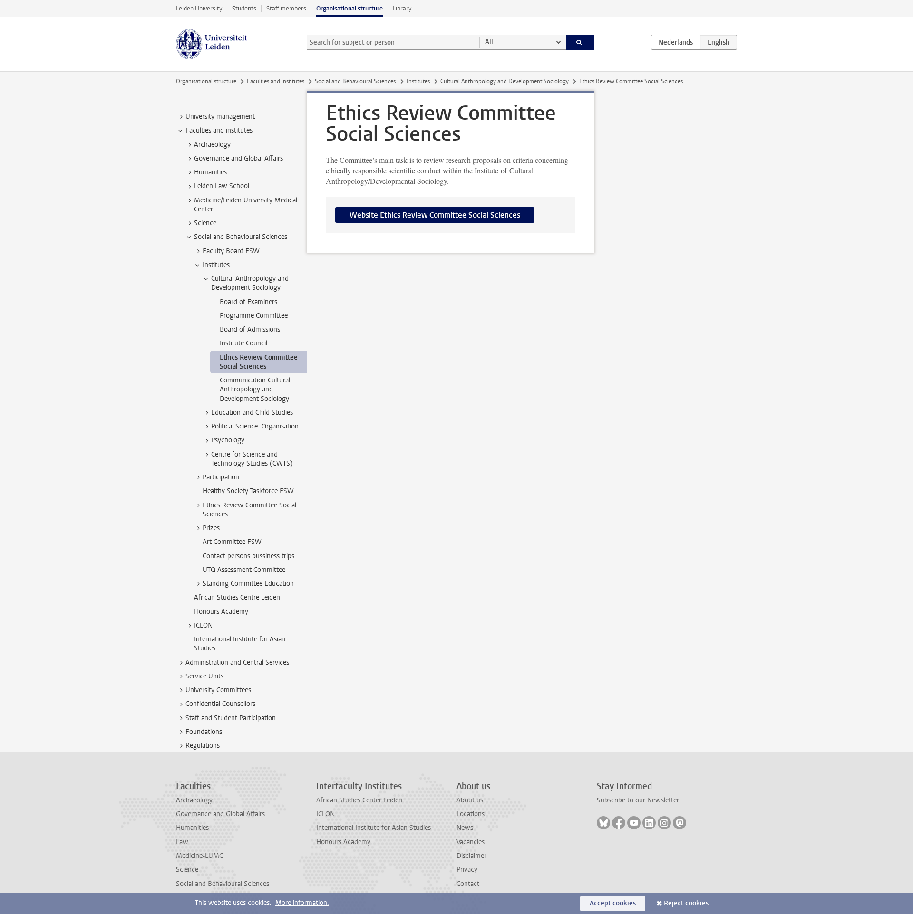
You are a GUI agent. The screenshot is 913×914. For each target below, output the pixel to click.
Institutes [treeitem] (216, 264)
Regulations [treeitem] (202, 745)
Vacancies (470, 842)
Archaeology (194, 800)
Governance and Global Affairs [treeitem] (238, 158)
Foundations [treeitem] (203, 731)
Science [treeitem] (205, 223)
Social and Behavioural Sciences (355, 81)
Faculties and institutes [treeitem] (219, 130)
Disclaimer (471, 855)
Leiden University (199, 8)
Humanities (192, 827)
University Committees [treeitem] (218, 690)
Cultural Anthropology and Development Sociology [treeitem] (250, 283)
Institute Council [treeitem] (243, 343)
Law (182, 842)
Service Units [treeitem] (204, 676)
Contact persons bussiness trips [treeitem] (248, 556)
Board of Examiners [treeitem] (248, 301)
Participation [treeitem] (221, 477)
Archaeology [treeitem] (212, 144)
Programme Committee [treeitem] (254, 315)
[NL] (675, 42)
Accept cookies (613, 903)
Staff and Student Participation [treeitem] (230, 718)
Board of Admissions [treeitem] (250, 329)
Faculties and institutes (275, 81)
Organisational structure (349, 8)
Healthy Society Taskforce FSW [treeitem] (248, 490)
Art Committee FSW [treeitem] (232, 541)
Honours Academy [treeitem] (221, 611)
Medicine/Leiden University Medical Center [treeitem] (245, 205)
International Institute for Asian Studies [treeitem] (239, 644)
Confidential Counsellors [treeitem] (220, 703)
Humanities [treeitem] (210, 172)
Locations (470, 814)
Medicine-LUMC (199, 855)
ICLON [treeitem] (203, 625)
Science (187, 869)
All (489, 42)
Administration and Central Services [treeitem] (237, 662)
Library (402, 8)
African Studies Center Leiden (359, 800)
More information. (302, 902)
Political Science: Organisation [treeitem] (255, 426)
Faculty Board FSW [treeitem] (231, 251)
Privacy (466, 869)
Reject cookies (686, 903)
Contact (467, 883)
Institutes (418, 81)
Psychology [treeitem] (227, 440)
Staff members (286, 8)
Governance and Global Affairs (220, 814)
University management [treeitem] (220, 116)
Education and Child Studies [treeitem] (252, 412)
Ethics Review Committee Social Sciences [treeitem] (259, 362)
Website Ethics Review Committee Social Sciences (435, 215)
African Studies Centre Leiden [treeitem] (237, 597)
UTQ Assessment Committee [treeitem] (244, 569)
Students (244, 8)
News (464, 827)
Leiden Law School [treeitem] (221, 185)
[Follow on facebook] (618, 822)
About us (469, 800)
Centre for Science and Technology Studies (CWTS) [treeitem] (252, 459)
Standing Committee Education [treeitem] (248, 583)
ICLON (325, 814)
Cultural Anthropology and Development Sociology (504, 81)
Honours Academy (343, 842)
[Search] (580, 42)
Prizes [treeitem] (211, 528)
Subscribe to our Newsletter (638, 800)
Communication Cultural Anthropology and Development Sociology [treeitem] (255, 389)
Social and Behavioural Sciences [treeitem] (240, 236)
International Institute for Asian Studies (373, 827)
